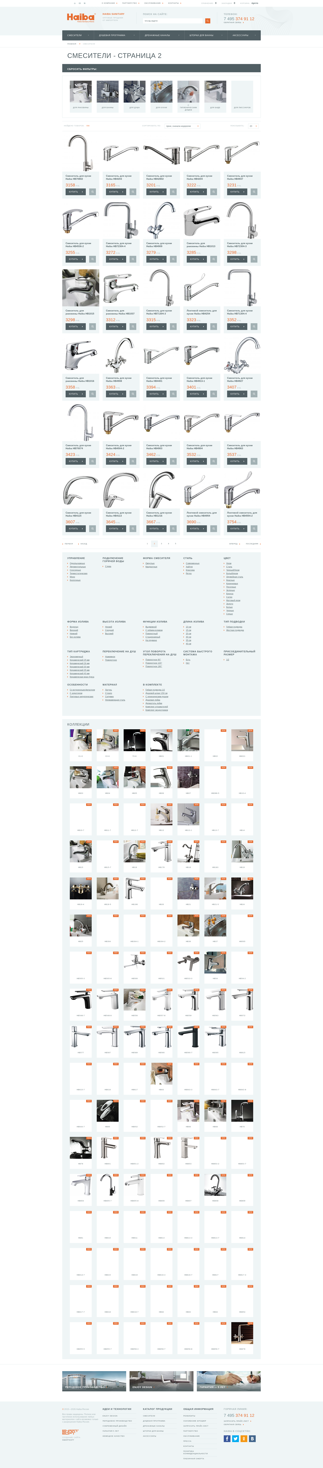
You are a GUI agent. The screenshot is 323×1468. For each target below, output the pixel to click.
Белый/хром (232, 573)
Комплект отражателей (157, 707)
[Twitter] (235, 1438)
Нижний (73, 633)
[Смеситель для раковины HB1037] (121, 287)
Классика (190, 570)
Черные (230, 610)
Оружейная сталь (234, 577)
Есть (188, 660)
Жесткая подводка (235, 630)
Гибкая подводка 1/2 (155, 690)
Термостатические (78, 573)
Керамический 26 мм (79, 663)
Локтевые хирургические (81, 696)
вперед (233, 544)
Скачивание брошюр (194, 1421)
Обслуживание (191, 1436)
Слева (108, 566)
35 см (188, 640)
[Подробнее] (92, 191)
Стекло (108, 693)
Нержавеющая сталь (115, 700)
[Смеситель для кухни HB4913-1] (201, 355)
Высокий (109, 633)
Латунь (108, 690)
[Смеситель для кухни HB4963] (242, 422)
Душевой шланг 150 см (156, 693)
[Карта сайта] (84, 3)
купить (73, 192)
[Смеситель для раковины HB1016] (80, 355)
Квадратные (151, 567)
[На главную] (75, 3)
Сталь (229, 567)
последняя (252, 544)
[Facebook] (227, 1438)
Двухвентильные (78, 567)
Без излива (75, 637)
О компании (108, 3)
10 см (188, 627)
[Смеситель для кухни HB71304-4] (242, 287)
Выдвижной (151, 627)
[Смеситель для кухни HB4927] (242, 355)
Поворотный (152, 633)
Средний (109, 630)
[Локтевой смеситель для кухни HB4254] (201, 287)
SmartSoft (68, 1440)
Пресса (187, 1441)
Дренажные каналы (157, 35)
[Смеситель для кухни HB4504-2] (121, 422)
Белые (229, 607)
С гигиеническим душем (157, 696)
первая (69, 544)
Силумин (109, 696)
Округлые (150, 563)
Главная (71, 44)
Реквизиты (189, 1416)
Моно (72, 577)
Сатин (229, 597)
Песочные (231, 587)
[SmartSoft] (70, 1431)
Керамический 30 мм (79, 667)
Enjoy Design (110, 1416)
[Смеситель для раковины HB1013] (201, 220)
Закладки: (227, 3)
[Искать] (207, 20)
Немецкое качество (114, 1436)
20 (251, 126)
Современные (193, 563)
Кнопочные (75, 580)
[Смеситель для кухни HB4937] (242, 153)
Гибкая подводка (234, 627)
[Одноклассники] (244, 1438)
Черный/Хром (232, 570)
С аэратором (76, 693)
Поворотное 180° (154, 666)
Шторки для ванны (201, 35)
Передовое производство (117, 1421)
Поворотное (111, 660)
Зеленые (230, 590)
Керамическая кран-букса (82, 677)
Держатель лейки (154, 703)
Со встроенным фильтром (82, 690)
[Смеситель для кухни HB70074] (80, 422)
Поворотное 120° (154, 663)
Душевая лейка (153, 700)
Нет (188, 663)
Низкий (108, 627)
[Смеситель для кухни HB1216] (161, 489)
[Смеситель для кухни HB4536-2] (80, 220)
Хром (228, 563)
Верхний (74, 630)
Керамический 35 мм (79, 670)
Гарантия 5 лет (111, 1431)
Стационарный (153, 637)
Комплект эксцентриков (157, 710)
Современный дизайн (115, 1426)
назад (84, 544)
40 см (188, 644)
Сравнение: (207, 3)
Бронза (229, 594)
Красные (230, 580)
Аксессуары (240, 35)
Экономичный (76, 657)
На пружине (151, 640)
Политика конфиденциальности (195, 1452)
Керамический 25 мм (79, 660)
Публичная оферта (193, 1459)
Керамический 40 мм (79, 673)
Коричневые (232, 583)
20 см (188, 633)
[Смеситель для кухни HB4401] (161, 355)
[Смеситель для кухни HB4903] (161, 422)
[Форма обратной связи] (80, 3)
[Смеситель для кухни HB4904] (201, 422)
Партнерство (190, 1431)
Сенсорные (75, 570)
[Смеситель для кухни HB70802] (80, 153)
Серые (229, 614)
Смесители (74, 35)
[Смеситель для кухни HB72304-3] (242, 220)
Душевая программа (112, 35)
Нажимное (110, 657)
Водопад (74, 627)
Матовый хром (233, 600)
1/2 (227, 660)
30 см (188, 637)
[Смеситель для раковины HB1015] (80, 287)
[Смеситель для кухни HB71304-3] (161, 287)
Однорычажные (77, 563)
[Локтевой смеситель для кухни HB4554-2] (242, 489)
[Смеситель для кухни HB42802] (161, 153)
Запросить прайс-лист (195, 1426)
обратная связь (232, 22)
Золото (229, 604)
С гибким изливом (154, 630)
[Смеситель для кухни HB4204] (201, 153)
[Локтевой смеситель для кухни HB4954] (201, 489)
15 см (188, 630)
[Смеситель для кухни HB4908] (121, 355)
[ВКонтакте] (252, 1438)
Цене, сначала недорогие (178, 126)
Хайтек (189, 567)
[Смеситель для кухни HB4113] (121, 489)
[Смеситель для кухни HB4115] (80, 489)
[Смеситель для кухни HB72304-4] (121, 220)
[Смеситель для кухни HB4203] (121, 153)
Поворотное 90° (153, 660)
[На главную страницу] (81, 18)
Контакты (188, 1446)
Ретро (189, 573)
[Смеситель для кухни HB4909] (161, 220)
